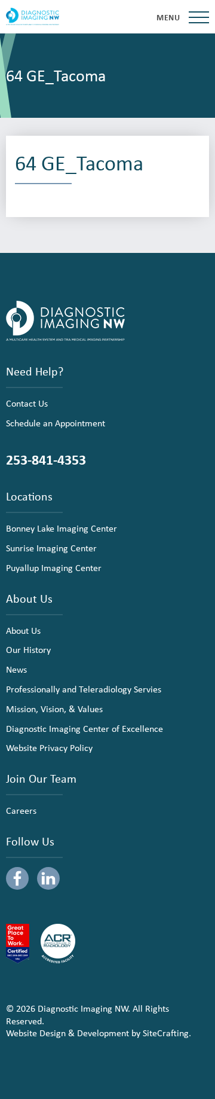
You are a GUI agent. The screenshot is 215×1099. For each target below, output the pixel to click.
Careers (21, 810)
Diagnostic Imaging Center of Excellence (84, 728)
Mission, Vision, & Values (54, 708)
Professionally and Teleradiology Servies (83, 688)
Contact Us (27, 403)
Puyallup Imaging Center (54, 567)
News (16, 669)
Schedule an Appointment (55, 422)
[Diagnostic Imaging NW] (32, 17)
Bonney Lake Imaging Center (61, 528)
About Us (23, 630)
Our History (28, 649)
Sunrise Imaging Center (51, 547)
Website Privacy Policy (49, 747)
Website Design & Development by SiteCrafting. (98, 1032)
